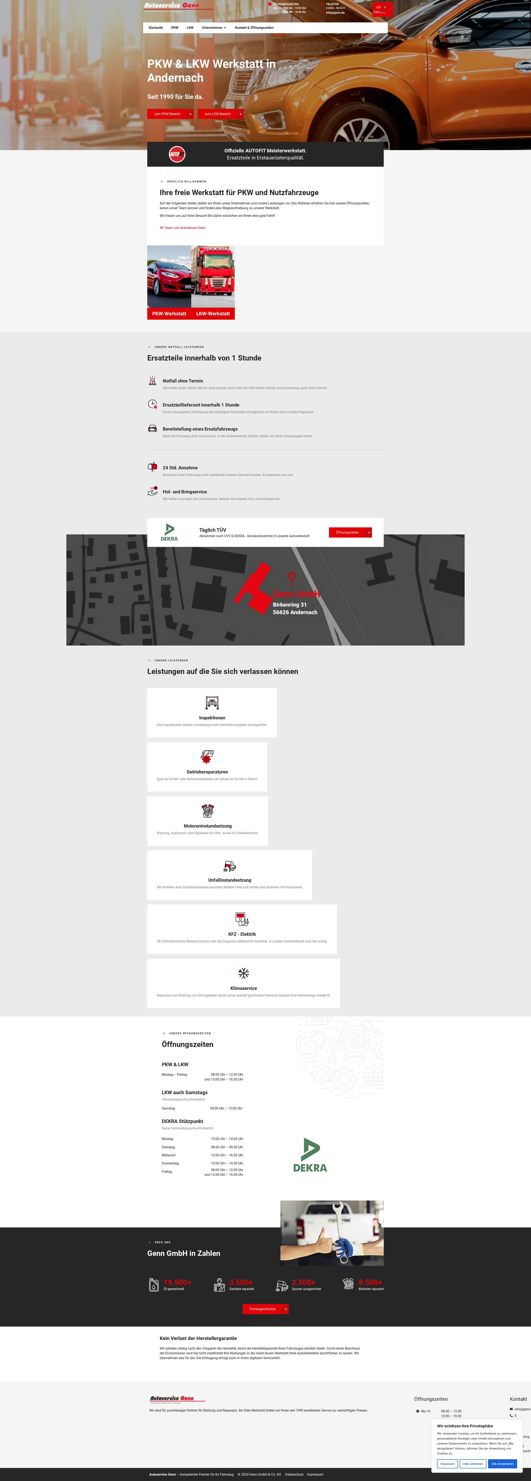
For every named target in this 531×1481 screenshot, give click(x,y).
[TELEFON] (322, 4)
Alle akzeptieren (503, 1463)
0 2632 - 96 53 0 (335, 8)
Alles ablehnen (473, 1463)
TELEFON (332, 4)
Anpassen (447, 1463)
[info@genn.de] (322, 12)
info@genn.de (335, 12)
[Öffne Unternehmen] (225, 27)
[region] (477, 1446)
